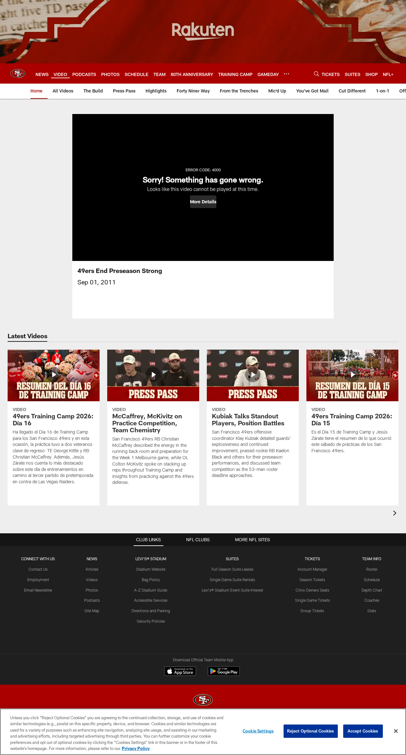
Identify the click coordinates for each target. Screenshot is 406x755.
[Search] (316, 73)
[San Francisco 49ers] (203, 701)
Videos (92, 579)
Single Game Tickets (312, 600)
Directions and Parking (151, 610)
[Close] (396, 731)
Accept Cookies (363, 730)
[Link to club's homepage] (17, 73)
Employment (38, 579)
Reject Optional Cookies (310, 730)
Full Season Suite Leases (232, 569)
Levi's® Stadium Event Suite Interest (232, 590)
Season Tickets (312, 579)
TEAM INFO (371, 558)
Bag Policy (151, 579)
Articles (92, 569)
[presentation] (395, 514)
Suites (232, 558)
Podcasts (92, 600)
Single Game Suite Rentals (232, 579)
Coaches (371, 600)
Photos (92, 590)
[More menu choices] (286, 73)
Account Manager (312, 569)
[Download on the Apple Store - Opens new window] (180, 672)
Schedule (372, 579)
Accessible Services (150, 600)
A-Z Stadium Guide (150, 590)
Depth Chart (372, 590)
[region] (203, 731)
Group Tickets (312, 610)
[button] (203, 201)
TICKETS (312, 558)
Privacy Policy (136, 748)
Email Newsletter (38, 590)
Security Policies (151, 621)
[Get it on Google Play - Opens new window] (224, 674)
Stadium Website (150, 569)
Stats (371, 610)
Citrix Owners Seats (312, 590)
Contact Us (38, 569)
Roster (371, 569)
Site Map (91, 610)
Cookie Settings (258, 730)
